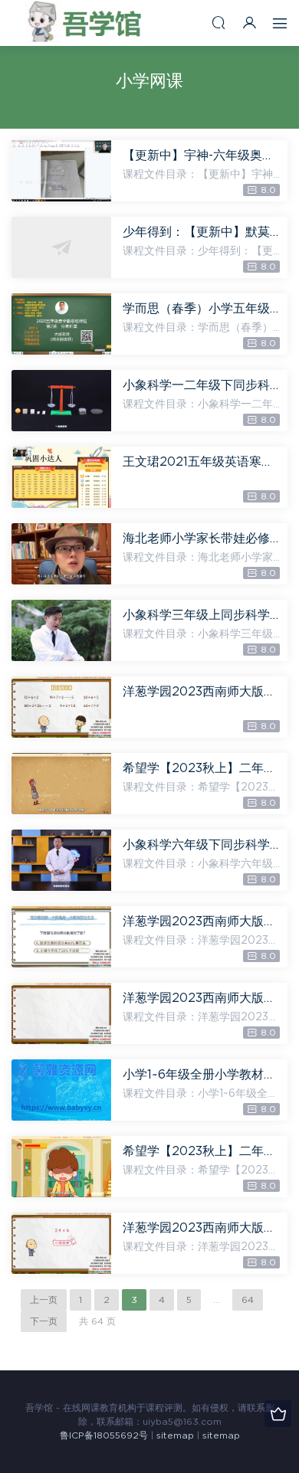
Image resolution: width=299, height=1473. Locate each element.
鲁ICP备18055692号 (104, 1435)
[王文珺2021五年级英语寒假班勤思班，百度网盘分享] (61, 477)
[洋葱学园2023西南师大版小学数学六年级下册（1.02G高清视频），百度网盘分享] (61, 936)
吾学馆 (88, 23)
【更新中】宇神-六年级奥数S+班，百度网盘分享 (201, 155)
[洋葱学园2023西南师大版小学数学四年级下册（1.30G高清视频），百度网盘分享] (61, 1013)
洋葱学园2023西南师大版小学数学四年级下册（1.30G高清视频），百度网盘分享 (201, 998)
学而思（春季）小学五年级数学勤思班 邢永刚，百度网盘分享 (201, 309)
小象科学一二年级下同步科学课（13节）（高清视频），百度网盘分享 (201, 385)
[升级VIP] (277, 1413)
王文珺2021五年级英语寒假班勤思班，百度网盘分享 (201, 462)
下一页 (44, 1321)
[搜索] (218, 22)
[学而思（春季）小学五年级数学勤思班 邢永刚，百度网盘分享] (61, 324)
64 (248, 1299)
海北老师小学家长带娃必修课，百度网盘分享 (201, 538)
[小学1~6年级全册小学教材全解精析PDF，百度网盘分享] (61, 1090)
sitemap (175, 1435)
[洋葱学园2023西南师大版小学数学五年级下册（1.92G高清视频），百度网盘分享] (61, 707)
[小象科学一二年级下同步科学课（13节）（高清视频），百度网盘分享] (61, 400)
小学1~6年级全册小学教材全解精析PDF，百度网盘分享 (201, 1075)
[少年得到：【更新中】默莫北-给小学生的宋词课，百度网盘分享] (61, 247)
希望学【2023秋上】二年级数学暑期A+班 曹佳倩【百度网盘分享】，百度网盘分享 (201, 768)
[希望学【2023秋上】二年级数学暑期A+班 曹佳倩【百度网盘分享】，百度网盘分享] (61, 783)
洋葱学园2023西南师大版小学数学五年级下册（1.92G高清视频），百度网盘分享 (201, 692)
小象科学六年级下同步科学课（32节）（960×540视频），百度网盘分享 (201, 845)
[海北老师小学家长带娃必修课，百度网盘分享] (61, 553)
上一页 (44, 1299)
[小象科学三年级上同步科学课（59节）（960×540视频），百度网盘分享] (61, 630)
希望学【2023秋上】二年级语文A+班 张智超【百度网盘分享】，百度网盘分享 (201, 1151)
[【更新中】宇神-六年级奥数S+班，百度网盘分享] (61, 170)
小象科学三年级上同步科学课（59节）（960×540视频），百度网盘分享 (201, 615)
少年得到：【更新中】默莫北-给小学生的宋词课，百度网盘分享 (201, 232)
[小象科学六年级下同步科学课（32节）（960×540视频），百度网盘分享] (61, 860)
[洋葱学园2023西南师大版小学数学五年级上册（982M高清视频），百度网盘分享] (61, 1243)
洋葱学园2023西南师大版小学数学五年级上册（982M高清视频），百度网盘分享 (201, 1228)
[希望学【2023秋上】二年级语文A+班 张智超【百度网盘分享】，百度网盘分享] (61, 1166)
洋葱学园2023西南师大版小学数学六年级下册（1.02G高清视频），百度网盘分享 (201, 921)
